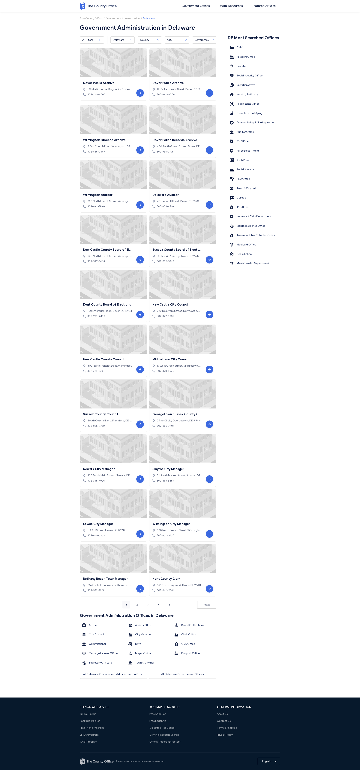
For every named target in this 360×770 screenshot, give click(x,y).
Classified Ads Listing (162, 727)
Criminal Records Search (164, 734)
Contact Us (224, 720)
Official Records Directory (164, 741)
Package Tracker (90, 720)
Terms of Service (227, 727)
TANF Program (88, 741)
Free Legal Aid (157, 720)
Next (207, 604)
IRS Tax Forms (88, 714)
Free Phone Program (92, 727)
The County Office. (134, 761)
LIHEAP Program (89, 734)
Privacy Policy (225, 734)
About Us (222, 714)
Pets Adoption (157, 714)
